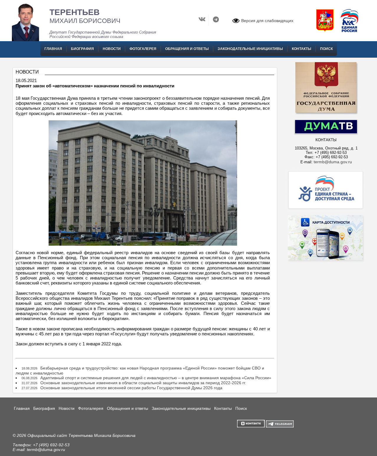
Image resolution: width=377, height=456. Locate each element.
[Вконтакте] (203, 23)
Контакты (301, 49)
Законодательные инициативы (250, 49)
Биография (82, 49)
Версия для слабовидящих (267, 20)
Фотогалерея (143, 49)
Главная (53, 49)
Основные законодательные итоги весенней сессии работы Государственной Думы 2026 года (131, 387)
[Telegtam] (280, 426)
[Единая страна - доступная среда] (326, 209)
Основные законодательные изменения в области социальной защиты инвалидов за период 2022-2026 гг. (143, 382)
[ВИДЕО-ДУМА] (326, 131)
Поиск (326, 49)
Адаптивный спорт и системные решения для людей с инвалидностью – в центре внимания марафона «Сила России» (155, 377)
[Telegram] (216, 23)
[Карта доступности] (326, 272)
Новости (112, 49)
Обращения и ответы (187, 49)
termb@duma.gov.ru (333, 161)
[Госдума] (326, 113)
